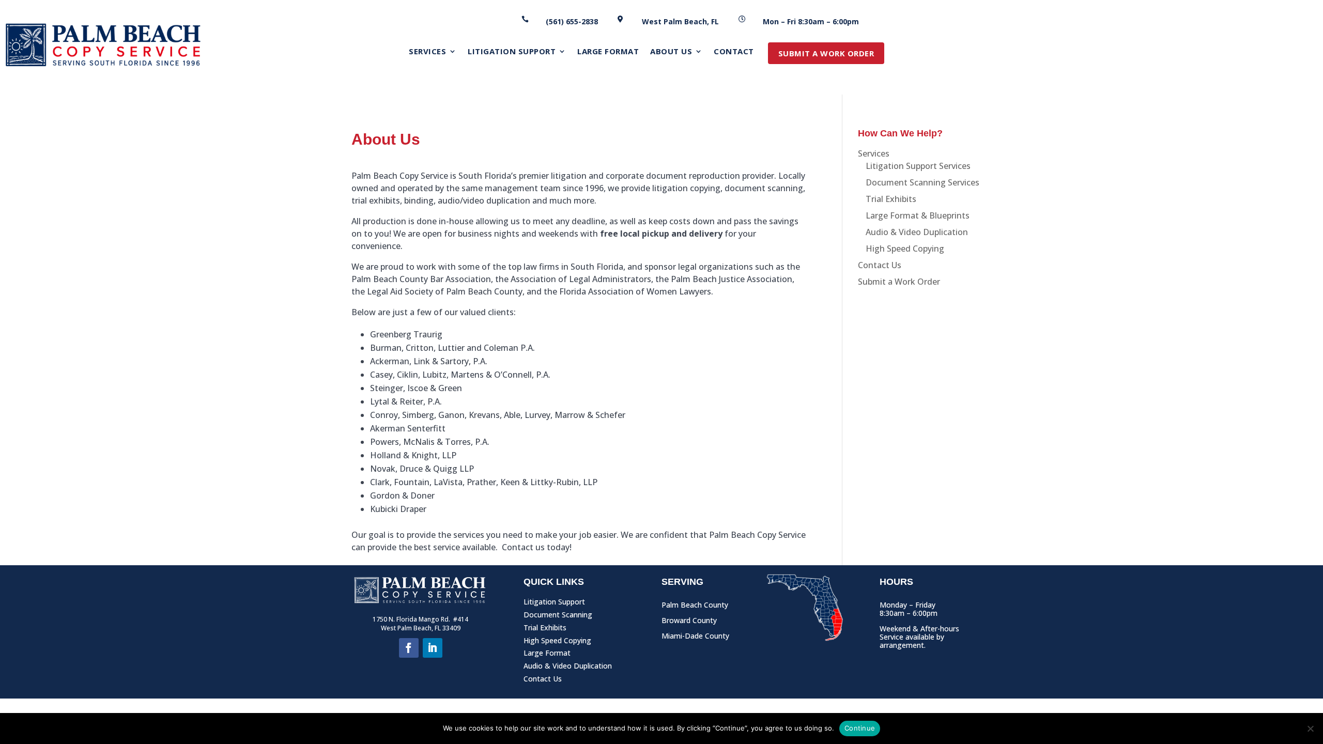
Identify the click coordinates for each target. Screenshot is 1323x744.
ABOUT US (671, 52)
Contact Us (879, 265)
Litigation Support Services (918, 166)
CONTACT (734, 52)
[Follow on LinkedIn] (432, 648)
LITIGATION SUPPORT (512, 52)
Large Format (547, 655)
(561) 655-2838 (572, 21)
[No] (1310, 728)
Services (873, 153)
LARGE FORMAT (608, 52)
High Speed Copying (905, 248)
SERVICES (427, 52)
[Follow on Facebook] (409, 648)
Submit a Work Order (899, 281)
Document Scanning (558, 616)
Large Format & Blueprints (918, 215)
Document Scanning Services (922, 182)
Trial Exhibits (891, 199)
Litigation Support (554, 604)
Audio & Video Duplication (917, 232)
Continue (859, 728)
